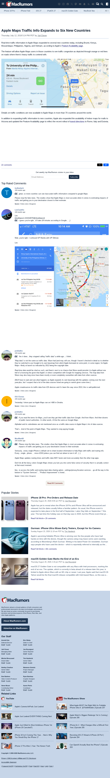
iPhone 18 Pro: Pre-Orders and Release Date (54, 497)
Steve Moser (5, 685)
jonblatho (19, 351)
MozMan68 (19, 439)
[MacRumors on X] (72, 4)
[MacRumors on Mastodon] (75, 4)
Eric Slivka (26, 640)
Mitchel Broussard (7, 658)
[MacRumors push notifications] (84, 4)
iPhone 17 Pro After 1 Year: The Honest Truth (32, 746)
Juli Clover (42, 35)
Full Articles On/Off (21, 766)
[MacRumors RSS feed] (88, 4)
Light (46, 766)
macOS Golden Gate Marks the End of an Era (55, 559)
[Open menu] (3, 4)
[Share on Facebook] (106, 165)
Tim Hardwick (70, 531)
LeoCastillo (19, 210)
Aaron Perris (27, 685)
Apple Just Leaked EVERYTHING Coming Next (33, 716)
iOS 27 (38, 11)
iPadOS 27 (51, 11)
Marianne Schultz (29, 667)
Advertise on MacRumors (15, 628)
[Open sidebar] (107, 4)
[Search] (102, 4)
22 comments (6, 165)
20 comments (50, 518)
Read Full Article (37, 518)
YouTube (10, 698)
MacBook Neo (89, 11)
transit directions (77, 121)
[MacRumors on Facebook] (67, 4)
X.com (8, 644)
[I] (6, 406)
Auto (42, 766)
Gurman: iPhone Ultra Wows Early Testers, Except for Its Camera (65, 528)
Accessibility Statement (8, 762)
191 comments (51, 549)
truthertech (19, 188)
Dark (51, 766)
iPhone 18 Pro (9, 11)
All (107, 11)
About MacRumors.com (14, 621)
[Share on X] (99, 165)
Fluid (30, 766)
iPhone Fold (25, 11)
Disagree (32, 204)
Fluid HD (36, 766)
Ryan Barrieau (28, 676)
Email (3, 644)
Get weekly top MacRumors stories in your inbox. (55, 172)
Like (26, 204)
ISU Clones (19, 397)
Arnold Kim (5, 640)
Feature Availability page (72, 46)
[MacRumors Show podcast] (59, 4)
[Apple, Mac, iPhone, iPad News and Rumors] (19, 7)
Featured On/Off (7, 766)
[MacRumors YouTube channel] (80, 4)
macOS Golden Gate (70, 11)
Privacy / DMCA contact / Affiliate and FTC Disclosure (18, 758)
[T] (6, 198)
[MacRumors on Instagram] (63, 4)
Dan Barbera (5, 676)
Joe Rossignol (70, 501)
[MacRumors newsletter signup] (93, 4)
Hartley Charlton (7, 667)
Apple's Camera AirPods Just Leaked (29, 707)
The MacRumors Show (74, 698)
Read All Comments (55, 483)
